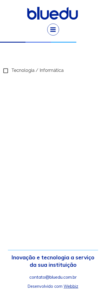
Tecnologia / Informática (37, 70)
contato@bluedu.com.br (53, 277)
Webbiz (71, 286)
